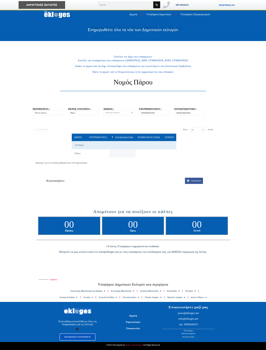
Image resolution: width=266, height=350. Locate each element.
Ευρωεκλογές (133, 322)
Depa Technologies (134, 345)
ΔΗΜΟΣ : (108, 109)
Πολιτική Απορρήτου (188, 334)
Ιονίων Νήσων (197, 297)
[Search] (156, 4)
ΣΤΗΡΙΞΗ (169, 137)
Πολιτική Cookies (188, 337)
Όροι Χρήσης (188, 331)
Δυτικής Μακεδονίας (149, 291)
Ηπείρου (189, 291)
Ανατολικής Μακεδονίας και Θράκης (86, 291)
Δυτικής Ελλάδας (67, 297)
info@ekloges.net (227, 5)
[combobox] (120, 113)
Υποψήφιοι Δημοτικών (158, 14)
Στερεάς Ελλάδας (106, 297)
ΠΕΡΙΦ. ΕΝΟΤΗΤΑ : (79, 109)
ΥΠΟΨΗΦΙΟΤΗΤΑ (98, 137)
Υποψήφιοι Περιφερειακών (195, 14)
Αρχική (133, 14)
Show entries (198, 130)
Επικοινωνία (133, 328)
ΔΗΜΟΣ (78, 137)
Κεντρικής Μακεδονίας (121, 291)
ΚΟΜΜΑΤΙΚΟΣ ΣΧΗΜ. (149, 137)
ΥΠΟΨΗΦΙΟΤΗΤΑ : (150, 109)
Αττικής (86, 297)
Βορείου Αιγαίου (174, 297)
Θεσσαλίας (172, 291)
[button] (194, 181)
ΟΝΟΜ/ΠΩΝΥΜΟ (123, 137)
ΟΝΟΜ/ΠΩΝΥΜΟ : (185, 109)
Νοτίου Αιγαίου (152, 297)
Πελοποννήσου (129, 297)
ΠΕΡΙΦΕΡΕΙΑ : (41, 109)
